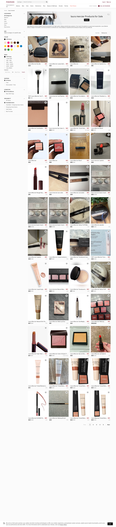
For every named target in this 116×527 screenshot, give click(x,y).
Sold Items (9, 109)
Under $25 (9, 58)
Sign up (109, 2)
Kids (27, 6)
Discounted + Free (11, 85)
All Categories (8, 15)
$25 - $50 (9, 60)
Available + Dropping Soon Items (15, 105)
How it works (93, 6)
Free (7, 82)
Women (18, 6)
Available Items (10, 102)
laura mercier (11, 10)
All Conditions (10, 91)
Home (31, 6)
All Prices (8, 56)
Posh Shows (73, 6)
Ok (110, 524)
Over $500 (9, 68)
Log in (104, 2)
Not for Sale (9, 111)
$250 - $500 (9, 66)
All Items (8, 80)
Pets (44, 6)
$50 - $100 (9, 62)
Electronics (38, 6)
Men (23, 6)
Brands (61, 6)
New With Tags (10, 93)
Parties (66, 6)
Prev (84, 424)
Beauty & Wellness (52, 6)
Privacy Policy (63, 524)
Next (108, 424)
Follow (86, 20)
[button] (20, 2)
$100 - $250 (9, 64)
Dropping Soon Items (11, 107)
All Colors (9, 39)
